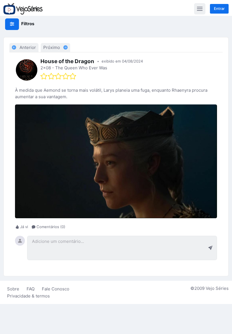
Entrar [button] (219, 8)
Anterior (27, 47)
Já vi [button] (24, 227)
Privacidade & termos (28, 296)
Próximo (52, 47)
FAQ (31, 289)
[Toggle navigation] (199, 8)
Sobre (13, 289)
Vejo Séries (217, 288)
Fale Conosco (55, 289)
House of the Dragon (67, 61)
